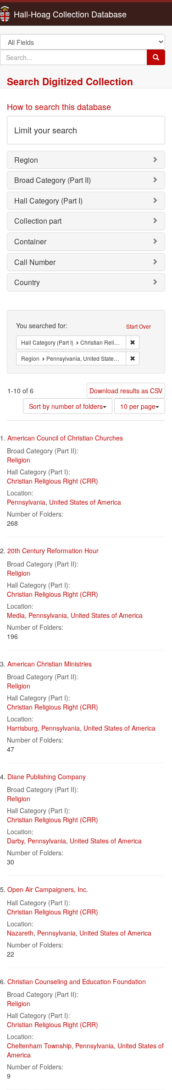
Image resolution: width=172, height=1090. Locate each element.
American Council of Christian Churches (65, 437)
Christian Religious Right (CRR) (52, 480)
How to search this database (59, 106)
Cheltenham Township (39, 1045)
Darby (15, 840)
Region (26, 159)
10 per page (137, 406)
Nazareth (20, 932)
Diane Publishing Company (46, 776)
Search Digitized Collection (70, 81)
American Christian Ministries (49, 663)
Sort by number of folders (66, 406)
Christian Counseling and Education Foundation (76, 981)
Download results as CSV (125, 390)
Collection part (37, 220)
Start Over (138, 326)
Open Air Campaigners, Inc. (47, 889)
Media (16, 615)
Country (27, 282)
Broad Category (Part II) (52, 180)
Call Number (34, 262)
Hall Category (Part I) (48, 200)
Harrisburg (22, 727)
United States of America (85, 501)
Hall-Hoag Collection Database (41, 14)
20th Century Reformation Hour (53, 550)
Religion (18, 459)
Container (30, 241)
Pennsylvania (26, 501)
